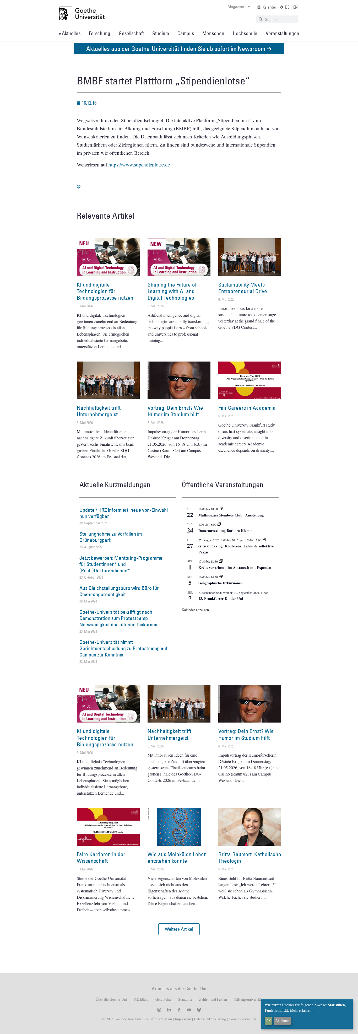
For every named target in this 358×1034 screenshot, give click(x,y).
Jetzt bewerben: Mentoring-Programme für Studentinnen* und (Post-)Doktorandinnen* (120, 564)
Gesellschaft (131, 33)
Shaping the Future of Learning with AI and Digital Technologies (172, 291)
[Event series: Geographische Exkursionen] (221, 577)
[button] (179, 929)
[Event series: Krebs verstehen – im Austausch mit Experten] (221, 561)
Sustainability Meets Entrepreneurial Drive (242, 288)
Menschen (213, 33)
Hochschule (245, 33)
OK (268, 1020)
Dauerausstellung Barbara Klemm (225, 530)
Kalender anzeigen (195, 609)
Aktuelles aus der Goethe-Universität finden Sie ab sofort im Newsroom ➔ (179, 48)
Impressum (182, 1018)
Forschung (99, 33)
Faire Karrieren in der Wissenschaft (101, 857)
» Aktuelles (69, 33)
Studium (160, 33)
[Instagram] (159, 1010)
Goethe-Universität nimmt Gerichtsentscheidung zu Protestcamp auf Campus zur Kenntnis (123, 648)
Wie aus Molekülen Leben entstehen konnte (177, 857)
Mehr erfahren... (302, 1010)
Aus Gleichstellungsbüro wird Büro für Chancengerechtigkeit (119, 591)
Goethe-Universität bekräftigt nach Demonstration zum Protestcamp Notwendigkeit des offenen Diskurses (118, 618)
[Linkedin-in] (169, 1010)
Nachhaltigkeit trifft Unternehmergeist (99, 411)
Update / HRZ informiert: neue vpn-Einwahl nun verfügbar (123, 513)
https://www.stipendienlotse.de (139, 164)
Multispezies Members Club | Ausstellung (231, 515)
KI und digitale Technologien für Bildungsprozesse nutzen (105, 291)
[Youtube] (189, 1010)
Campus (185, 33)
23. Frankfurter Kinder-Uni (220, 598)
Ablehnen (282, 1020)
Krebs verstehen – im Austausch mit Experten (234, 567)
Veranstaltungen (282, 33)
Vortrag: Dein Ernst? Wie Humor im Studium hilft (175, 411)
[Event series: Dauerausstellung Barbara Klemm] (219, 524)
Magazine (235, 6)
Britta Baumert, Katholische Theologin (249, 857)
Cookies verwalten (242, 1018)
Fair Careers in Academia (247, 407)
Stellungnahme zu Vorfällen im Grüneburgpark (110, 536)
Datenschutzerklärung (210, 1018)
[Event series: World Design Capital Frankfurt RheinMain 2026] (264, 540)
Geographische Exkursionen (220, 583)
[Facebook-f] (179, 1010)
